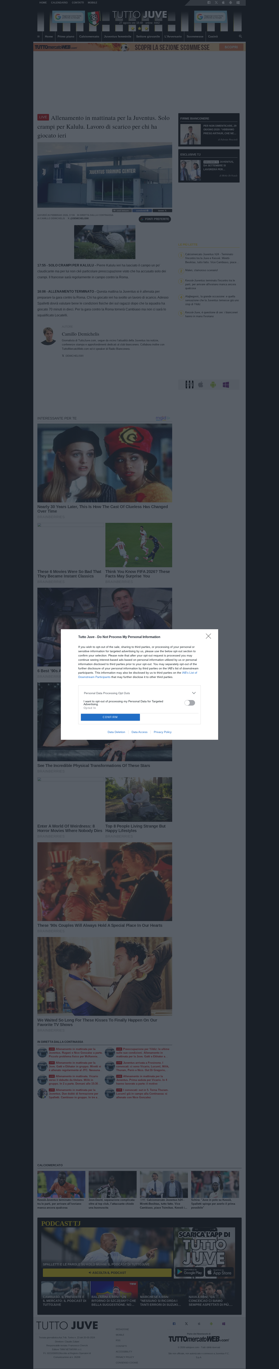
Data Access (139, 732)
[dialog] (139, 684)
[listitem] (139, 693)
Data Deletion (116, 732)
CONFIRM (110, 717)
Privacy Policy (163, 732)
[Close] (210, 637)
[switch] (189, 703)
